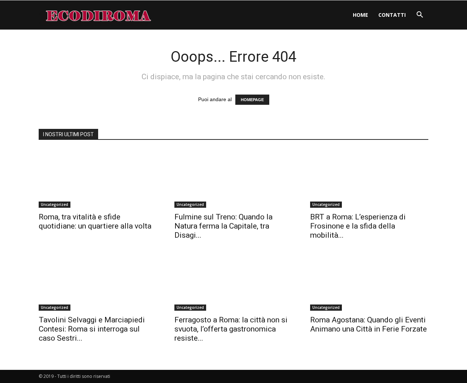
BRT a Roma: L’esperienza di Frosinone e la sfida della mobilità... (358, 226)
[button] (419, 15)
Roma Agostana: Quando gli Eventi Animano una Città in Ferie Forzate (368, 324)
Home (360, 14)
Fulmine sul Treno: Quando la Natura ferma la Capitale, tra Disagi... (223, 226)
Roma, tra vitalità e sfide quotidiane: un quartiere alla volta (95, 221)
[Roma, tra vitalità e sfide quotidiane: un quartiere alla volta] (98, 178)
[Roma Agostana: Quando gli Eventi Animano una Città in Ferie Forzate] (369, 281)
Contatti (392, 14)
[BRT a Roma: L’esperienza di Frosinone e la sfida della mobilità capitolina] (369, 178)
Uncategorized (54, 204)
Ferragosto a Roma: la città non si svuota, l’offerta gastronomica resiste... (230, 328)
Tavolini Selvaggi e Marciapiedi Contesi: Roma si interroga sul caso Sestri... (92, 328)
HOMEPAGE (252, 99)
